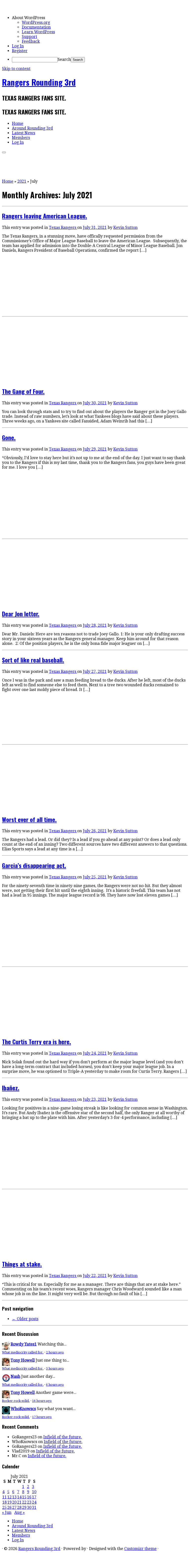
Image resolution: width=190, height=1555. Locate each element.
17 (34, 1497)
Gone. (9, 437)
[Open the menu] (4, 152)
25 (4, 1507)
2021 (21, 181)
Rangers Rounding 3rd (39, 82)
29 (24, 1507)
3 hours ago (55, 1368)
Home (17, 123)
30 (29, 1507)
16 (29, 1497)
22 (24, 1502)
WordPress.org (36, 22)
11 (4, 1497)
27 (14, 1507)
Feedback (31, 41)
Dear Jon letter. (20, 613)
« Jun (6, 1512)
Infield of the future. (62, 1437)
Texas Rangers (63, 227)
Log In (18, 46)
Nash (15, 1376)
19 (9, 1502)
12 (9, 1497)
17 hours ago (42, 1417)
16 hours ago (42, 1401)
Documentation (36, 27)
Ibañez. (10, 1087)
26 (9, 1507)
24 (34, 1502)
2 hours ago (55, 1352)
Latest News (23, 133)
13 (14, 1497)
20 (14, 1502)
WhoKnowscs (23, 1408)
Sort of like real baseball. (33, 659)
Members (21, 137)
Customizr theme (140, 1548)
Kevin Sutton (125, 227)
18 (4, 1502)
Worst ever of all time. (29, 819)
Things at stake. (22, 1263)
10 (34, 1491)
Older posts (25, 1318)
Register (19, 50)
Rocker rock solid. (16, 1401)
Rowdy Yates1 (24, 1344)
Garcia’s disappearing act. (34, 865)
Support (29, 36)
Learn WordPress (38, 32)
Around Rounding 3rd (32, 128)
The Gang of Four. (23, 391)
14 (19, 1497)
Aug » (19, 1512)
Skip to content (16, 68)
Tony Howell (23, 1360)
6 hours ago (55, 1384)
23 (29, 1502)
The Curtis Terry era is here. (36, 1041)
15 (24, 1497)
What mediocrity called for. (23, 1352)
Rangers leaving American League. (44, 215)
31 (34, 1507)
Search (64, 59)
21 (19, 1502)
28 (19, 1507)
